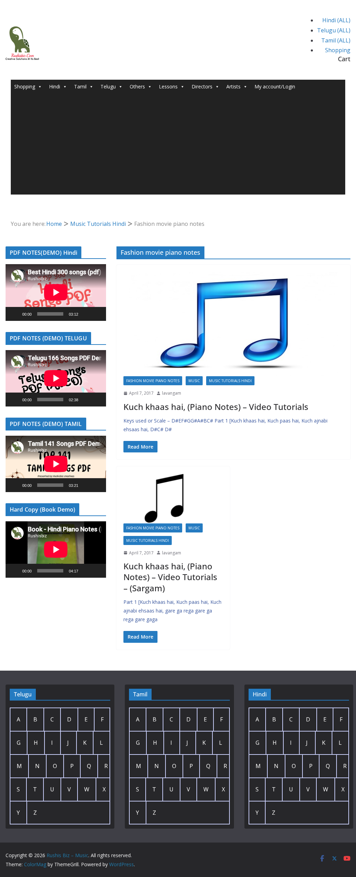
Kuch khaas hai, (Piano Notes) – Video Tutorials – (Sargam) (170, 576)
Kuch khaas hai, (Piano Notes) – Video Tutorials (215, 406)
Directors (202, 86)
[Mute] (85, 313)
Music (194, 380)
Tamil (80, 86)
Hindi (54, 86)
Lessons (168, 86)
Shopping (337, 50)
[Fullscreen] (97, 313)
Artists (233, 86)
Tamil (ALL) (335, 40)
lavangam (171, 393)
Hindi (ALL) (336, 20)
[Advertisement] (178, 146)
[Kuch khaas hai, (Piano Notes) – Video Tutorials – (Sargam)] (173, 498)
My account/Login (274, 86)
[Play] (14, 313)
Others (137, 86)
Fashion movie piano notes (152, 380)
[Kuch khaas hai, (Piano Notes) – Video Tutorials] (233, 324)
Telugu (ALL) (333, 30)
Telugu (108, 86)
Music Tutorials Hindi (230, 380)
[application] (56, 292)
